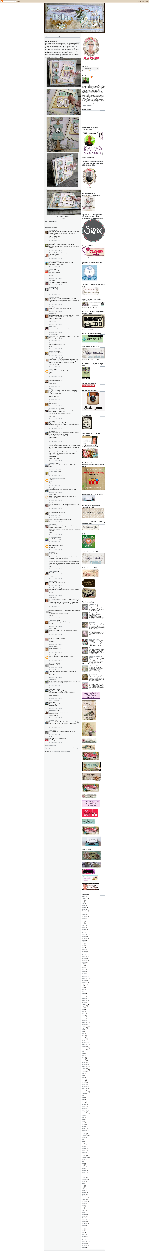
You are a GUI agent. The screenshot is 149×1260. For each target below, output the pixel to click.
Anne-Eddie (52, 463)
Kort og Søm (52, 687)
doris (50, 636)
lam (50, 280)
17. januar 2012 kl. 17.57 (55, 685)
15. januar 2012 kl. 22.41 (55, 311)
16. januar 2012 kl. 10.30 (55, 460)
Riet (50, 379)
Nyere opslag (48, 748)
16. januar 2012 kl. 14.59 (55, 522)
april (83, 903)
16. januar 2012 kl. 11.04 (55, 469)
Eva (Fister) (52, 663)
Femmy (51, 401)
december (84, 911)
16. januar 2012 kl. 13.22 (55, 500)
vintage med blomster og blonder (95, 657)
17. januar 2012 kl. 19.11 (55, 708)
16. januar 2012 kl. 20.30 (55, 578)
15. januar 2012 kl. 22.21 (55, 240)
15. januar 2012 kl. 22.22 (55, 250)
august (84, 918)
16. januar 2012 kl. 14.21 (55, 515)
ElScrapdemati (53, 351)
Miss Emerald (53, 517)
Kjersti (51, 230)
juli (83, 920)
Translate (94, 70)
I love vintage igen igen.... (96, 683)
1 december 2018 (93, 666)
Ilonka (51, 494)
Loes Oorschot (53, 571)
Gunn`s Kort (52, 669)
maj (83, 901)
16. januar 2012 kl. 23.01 (55, 626)
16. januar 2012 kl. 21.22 (55, 585)
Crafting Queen (53, 471)
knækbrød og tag (93, 604)
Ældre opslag (76, 748)
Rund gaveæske (93, 613)
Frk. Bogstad (52, 261)
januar (83, 909)
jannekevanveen (53, 537)
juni (83, 900)
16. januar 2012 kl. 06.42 (55, 355)
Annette (51, 503)
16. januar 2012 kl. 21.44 (55, 618)
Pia (93, 76)
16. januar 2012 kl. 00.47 (55, 340)
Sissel (51, 628)
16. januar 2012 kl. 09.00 (55, 406)
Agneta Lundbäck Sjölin (55, 478)
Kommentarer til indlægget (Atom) (61, 751)
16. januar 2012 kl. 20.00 (55, 549)
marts (83, 905)
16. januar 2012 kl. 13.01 (55, 492)
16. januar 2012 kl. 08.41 (55, 399)
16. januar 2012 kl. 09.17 (55, 419)
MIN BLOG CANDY (94, 639)
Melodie (51, 369)
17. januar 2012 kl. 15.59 (55, 677)
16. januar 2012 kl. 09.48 (55, 441)
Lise (50, 421)
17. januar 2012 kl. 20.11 (55, 718)
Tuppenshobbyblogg (54, 408)
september (85, 898)
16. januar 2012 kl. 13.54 (55, 508)
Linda (50, 597)
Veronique (52, 287)
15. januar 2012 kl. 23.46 (55, 332)
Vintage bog (92, 622)
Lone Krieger (52, 307)
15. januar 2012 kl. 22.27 (55, 278)
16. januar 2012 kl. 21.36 (55, 595)
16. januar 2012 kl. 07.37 (55, 386)
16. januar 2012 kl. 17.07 (55, 535)
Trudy (50, 736)
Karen (50, 326)
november (84, 896)
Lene (50, 431)
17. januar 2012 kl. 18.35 (55, 698)
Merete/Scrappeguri (54, 588)
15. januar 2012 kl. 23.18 (55, 324)
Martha (51, 269)
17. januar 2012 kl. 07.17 (55, 644)
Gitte (50, 488)
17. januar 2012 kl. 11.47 (55, 652)
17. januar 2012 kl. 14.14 (55, 660)
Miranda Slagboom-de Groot (56, 252)
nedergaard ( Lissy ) (54, 358)
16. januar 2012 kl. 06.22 (55, 348)
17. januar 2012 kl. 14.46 (55, 667)
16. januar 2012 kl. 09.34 (55, 428)
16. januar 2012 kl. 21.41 (55, 606)
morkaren (51, 297)
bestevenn (52, 334)
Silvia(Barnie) (52, 620)
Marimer (51, 609)
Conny (51, 679)
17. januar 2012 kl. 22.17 (55, 734)
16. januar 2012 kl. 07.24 (55, 376)
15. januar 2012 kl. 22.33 (55, 294)
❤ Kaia (51, 243)
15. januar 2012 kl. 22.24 (55, 258)
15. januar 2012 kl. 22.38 (55, 304)
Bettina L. (51, 720)
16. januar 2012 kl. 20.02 (55, 569)
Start (62, 748)
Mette (50, 511)
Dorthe (51, 524)
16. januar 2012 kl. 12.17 (55, 485)
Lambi (51, 581)
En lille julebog (93, 674)
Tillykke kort (92, 631)
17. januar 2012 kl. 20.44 (55, 727)
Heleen (51, 655)
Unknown (51, 544)
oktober (84, 914)
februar (84, 907)
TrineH (51, 313)
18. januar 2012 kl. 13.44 (55, 742)
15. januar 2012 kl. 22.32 (55, 285)
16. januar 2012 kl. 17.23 (55, 541)
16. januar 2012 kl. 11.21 (55, 475)
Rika (50, 730)
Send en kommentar (50, 745)
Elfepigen (51, 389)
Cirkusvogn (92, 648)
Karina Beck (52, 710)
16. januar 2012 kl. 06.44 (55, 366)
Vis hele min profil (87, 105)
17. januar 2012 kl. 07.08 (55, 634)
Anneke (51, 646)
